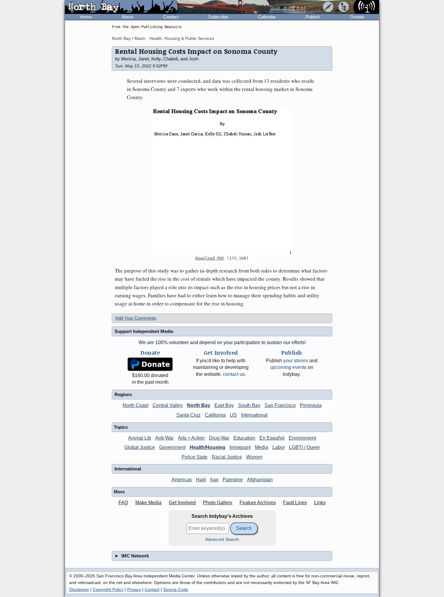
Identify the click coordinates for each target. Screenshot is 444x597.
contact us (234, 374)
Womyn (254, 457)
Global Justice (139, 447)
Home (86, 16)
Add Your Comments (135, 318)
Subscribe (218, 16)
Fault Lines (295, 502)
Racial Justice (227, 457)
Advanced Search (222, 539)
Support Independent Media (143, 331)
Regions (123, 394)
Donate (357, 16)
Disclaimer (79, 589)
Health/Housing (207, 447)
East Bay (224, 405)
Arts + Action (191, 437)
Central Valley (168, 405)
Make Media (148, 502)
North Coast (135, 405)
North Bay (198, 405)
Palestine (233, 479)
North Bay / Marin (128, 38)
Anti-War (164, 437)
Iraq (214, 479)
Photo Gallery (217, 502)
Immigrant (240, 447)
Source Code (175, 589)
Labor (278, 447)
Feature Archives (258, 502)
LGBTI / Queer (304, 447)
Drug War (219, 437)
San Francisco (280, 405)
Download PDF (209, 258)
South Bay (249, 405)
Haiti (201, 479)
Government (172, 447)
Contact (171, 16)
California (215, 415)
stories (295, 360)
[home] (121, 7)
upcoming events (288, 367)
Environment (302, 437)
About (127, 16)
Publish (313, 16)
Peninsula (311, 405)
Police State (195, 457)
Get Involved (182, 502)
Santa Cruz (188, 415)
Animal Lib (139, 437)
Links (320, 502)
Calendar (267, 16)
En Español (272, 437)
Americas (182, 479)
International (254, 415)
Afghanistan (260, 479)
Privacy (134, 589)
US (233, 415)
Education (244, 437)
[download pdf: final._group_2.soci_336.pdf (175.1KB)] (222, 181)
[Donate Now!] (150, 364)
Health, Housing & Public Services (182, 38)
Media (261, 447)
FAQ (123, 502)
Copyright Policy (108, 589)
